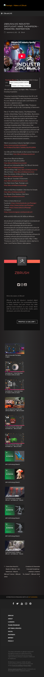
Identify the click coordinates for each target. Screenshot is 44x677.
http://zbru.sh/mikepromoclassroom (16, 181)
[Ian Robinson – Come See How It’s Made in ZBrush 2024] (14, 366)
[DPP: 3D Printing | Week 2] (14, 510)
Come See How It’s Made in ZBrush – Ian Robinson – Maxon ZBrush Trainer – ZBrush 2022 (12, 571)
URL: (6, 82)
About (10, 619)
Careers (11, 622)
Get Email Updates (14, 628)
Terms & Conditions (17, 665)
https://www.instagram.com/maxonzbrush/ (18, 212)
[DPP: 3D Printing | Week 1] (14, 528)
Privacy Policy (27, 665)
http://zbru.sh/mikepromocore (14, 167)
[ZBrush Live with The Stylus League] (14, 348)
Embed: (7, 85)
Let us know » (33, 597)
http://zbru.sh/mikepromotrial (27, 170)
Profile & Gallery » (27, 322)
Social (10, 631)
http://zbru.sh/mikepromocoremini (15, 163)
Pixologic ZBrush (10, 80)
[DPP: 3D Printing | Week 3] (14, 474)
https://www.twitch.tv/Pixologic (20, 207)
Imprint (10, 638)
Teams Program (14, 625)
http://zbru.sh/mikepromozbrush (24, 154)
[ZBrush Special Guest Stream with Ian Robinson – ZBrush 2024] (14, 402)
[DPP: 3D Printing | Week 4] (14, 456)
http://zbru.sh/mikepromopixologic (15, 185)
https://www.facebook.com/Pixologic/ (24, 203)
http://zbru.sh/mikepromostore (24, 172)
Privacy (11, 641)
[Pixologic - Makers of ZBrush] (15, 5)
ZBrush (23, 32)
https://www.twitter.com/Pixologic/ (22, 205)
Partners (11, 634)
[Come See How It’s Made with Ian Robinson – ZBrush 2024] (14, 420)
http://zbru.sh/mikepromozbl (13, 176)
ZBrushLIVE (8, 13)
